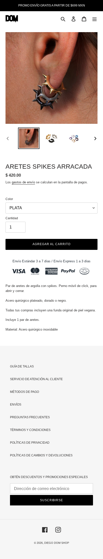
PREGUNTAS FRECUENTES (30, 417)
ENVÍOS (15, 404)
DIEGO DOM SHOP (56, 542)
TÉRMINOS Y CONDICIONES (30, 430)
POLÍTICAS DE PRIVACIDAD (30, 442)
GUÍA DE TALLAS (22, 366)
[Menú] (94, 19)
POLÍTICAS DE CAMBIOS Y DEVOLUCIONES (41, 455)
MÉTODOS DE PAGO (24, 392)
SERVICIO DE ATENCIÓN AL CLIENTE (36, 379)
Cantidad (12, 218)
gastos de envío (23, 182)
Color (9, 199)
